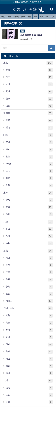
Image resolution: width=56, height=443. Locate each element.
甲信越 (16, 16)
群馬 (28, 178)
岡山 (28, 359)
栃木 (28, 149)
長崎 (28, 402)
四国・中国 (44, 16)
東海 (29, 16)
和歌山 (28, 301)
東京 (28, 156)
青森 (28, 70)
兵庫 (28, 279)
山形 (28, 98)
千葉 (28, 185)
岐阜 (28, 207)
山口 (28, 373)
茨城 (28, 142)
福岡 (28, 387)
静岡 (28, 214)
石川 (28, 236)
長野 (28, 120)
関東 (23, 16)
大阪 (28, 258)
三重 (28, 272)
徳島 (28, 366)
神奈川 (28, 164)
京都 (28, 265)
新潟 (28, 127)
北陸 (9, 16)
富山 (28, 229)
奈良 (28, 286)
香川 (28, 330)
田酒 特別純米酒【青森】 (32, 35)
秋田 (28, 84)
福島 (28, 106)
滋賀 (28, 294)
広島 (28, 315)
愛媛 (28, 337)
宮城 (28, 91)
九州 (53, 16)
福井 (28, 243)
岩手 (28, 77)
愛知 (28, 200)
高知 (28, 344)
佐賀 (28, 395)
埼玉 (28, 171)
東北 (3, 16)
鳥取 (28, 322)
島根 (28, 351)
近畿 (35, 16)
